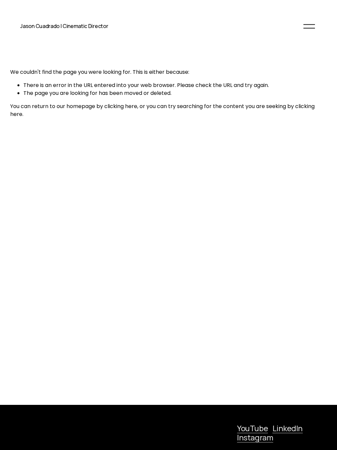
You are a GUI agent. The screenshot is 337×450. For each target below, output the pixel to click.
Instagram (255, 437)
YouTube (252, 428)
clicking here (120, 106)
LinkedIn (287, 428)
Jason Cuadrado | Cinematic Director (64, 26)
